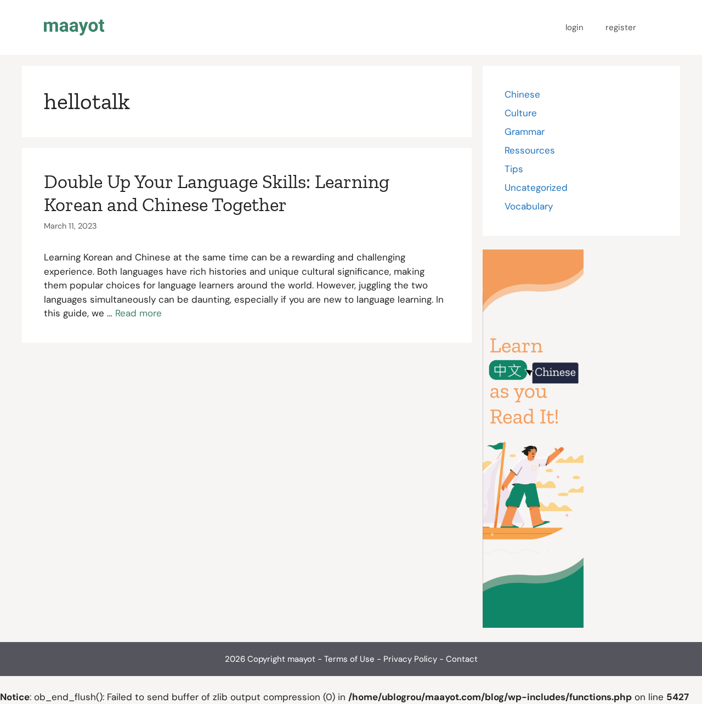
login (574, 27)
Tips (514, 169)
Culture (521, 113)
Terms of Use (349, 659)
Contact (462, 659)
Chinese (522, 94)
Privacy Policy (410, 659)
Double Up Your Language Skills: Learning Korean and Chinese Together (216, 193)
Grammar (525, 132)
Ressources (530, 150)
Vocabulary (529, 206)
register (620, 27)
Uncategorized (536, 187)
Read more (138, 313)
